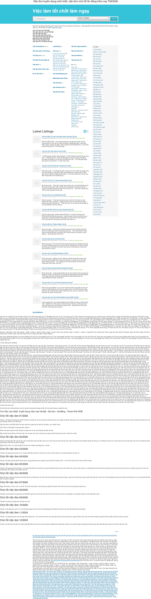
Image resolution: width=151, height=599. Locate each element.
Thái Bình (97, 188)
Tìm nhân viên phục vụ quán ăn (101, 584)
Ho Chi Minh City (99, 127)
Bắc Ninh (97, 61)
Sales (72, 67)
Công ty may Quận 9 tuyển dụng (63, 576)
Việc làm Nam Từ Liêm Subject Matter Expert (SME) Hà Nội (60, 297)
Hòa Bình (97, 129)
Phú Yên (97, 167)
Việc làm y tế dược (57, 57)
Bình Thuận (97, 73)
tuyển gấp (49, 535)
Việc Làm (56, 51)
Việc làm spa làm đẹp (58, 68)
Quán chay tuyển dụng (68, 589)
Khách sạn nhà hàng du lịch (60, 65)
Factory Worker (75, 95)
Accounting (74, 87)
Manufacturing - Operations (78, 117)
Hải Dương (97, 118)
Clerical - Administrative (77, 100)
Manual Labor (74, 118)
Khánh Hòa (97, 136)
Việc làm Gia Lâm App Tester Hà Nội (53, 239)
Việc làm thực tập (58, 92)
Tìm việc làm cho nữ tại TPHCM (72, 571)
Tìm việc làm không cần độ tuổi (92, 571)
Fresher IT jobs (49, 595)
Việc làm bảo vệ (76, 60)
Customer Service (75, 75)
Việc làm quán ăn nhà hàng (41, 51)
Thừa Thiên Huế (98, 195)
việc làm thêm (57, 83)
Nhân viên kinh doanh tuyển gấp (60, 581)
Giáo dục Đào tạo (76, 51)
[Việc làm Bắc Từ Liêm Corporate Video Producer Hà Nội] (37, 139)
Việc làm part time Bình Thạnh (75, 592)
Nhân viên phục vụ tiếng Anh (81, 584)
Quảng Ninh (97, 176)
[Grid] (87, 131)
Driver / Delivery (75, 82)
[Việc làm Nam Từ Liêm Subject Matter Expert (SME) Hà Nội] (37, 300)
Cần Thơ (97, 78)
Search (114, 19)
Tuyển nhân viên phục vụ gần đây (52, 587)
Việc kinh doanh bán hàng (59, 60)
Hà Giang (97, 106)
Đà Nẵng (97, 89)
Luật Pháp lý (57, 46)
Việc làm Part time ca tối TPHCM (55, 592)
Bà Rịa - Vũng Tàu (99, 52)
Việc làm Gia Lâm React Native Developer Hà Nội (57, 268)
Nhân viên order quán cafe (84, 589)
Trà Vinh (96, 205)
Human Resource (75, 122)
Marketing (73, 115)
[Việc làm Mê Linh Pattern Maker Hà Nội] (37, 227)
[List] (85, 131)
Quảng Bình (97, 169)
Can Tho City (98, 80)
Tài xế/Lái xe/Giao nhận (59, 53)
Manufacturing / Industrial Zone (79, 70)
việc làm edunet (40, 537)
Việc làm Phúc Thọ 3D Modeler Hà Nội (54, 195)
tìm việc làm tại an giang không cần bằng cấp (65, 560)
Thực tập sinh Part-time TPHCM (104, 595)
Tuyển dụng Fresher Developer (103, 593)
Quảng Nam (97, 172)
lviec (70, 535)
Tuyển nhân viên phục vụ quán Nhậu (68, 585)
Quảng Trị (97, 179)
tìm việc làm (36, 535)
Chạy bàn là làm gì (38, 589)
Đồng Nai (97, 99)
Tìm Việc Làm (37, 55)
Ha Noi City (97, 113)
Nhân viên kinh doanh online (42, 584)
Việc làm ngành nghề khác (79, 46)
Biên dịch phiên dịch (58, 55)
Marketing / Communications (78, 85)
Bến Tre (96, 63)
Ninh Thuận (97, 162)
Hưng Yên (97, 134)
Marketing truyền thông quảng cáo (63, 78)
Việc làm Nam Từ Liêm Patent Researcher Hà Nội (57, 282)
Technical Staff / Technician (78, 77)
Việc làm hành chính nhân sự (42, 69)
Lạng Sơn (97, 148)
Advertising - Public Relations (78, 97)
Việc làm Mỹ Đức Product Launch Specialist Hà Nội (58, 209)
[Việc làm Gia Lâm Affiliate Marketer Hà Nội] (37, 256)
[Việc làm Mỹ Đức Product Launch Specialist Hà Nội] (37, 212)
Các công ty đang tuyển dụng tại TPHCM (58, 573)
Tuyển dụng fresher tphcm (85, 593)
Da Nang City (98, 85)
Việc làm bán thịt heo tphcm (88, 579)
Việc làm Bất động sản (60, 74)
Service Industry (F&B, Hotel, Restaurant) (81, 78)
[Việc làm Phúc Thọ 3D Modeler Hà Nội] (37, 197)
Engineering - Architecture (77, 103)
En (72, 64)
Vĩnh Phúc (97, 212)
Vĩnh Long (97, 209)
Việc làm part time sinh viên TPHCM (55, 590)
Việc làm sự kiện (57, 70)
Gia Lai (96, 103)
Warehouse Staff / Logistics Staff (79, 73)
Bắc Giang (97, 54)
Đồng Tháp (97, 101)
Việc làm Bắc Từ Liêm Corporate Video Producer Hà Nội (59, 136)
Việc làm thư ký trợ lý (58, 63)
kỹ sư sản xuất (37, 74)
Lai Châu (97, 143)
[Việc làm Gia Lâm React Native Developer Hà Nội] (37, 271)
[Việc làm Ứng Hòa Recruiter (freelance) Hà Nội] (37, 168)
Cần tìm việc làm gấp (39, 571)
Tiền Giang (97, 198)
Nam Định (97, 155)
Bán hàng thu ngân (57, 58)
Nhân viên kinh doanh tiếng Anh (80, 581)
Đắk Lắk (96, 92)
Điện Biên (97, 96)
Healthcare (74, 120)
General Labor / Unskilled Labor (79, 80)
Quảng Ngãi (97, 174)
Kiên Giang (97, 139)
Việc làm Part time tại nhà (75, 590)
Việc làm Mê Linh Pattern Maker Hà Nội (54, 224)
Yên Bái (96, 214)
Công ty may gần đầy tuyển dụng (49, 574)
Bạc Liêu (97, 59)
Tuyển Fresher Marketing (68, 593)
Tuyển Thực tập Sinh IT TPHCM (84, 595)
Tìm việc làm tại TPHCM (54, 571)
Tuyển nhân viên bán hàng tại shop (107, 578)
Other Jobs (74, 126)
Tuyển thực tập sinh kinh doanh (102, 596)
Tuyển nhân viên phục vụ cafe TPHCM (92, 585)
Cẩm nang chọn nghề (55, 27)
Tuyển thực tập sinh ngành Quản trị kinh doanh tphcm (49, 596)
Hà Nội (97, 111)
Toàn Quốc (97, 200)
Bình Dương (98, 66)
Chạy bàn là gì (111, 587)
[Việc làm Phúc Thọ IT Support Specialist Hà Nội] (37, 183)
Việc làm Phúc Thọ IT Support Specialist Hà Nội (57, 180)
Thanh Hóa (97, 193)
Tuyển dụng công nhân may (102, 576)
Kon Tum (97, 141)
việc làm (43, 535)
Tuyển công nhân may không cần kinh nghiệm (100, 574)
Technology (74, 107)
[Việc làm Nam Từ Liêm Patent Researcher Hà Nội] (37, 285)
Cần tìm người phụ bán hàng (107, 579)
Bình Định (97, 68)
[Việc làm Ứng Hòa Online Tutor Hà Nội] (37, 154)
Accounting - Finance (76, 105)
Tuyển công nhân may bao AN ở (83, 576)
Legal (72, 125)
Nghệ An (97, 158)
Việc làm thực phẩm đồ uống (60, 66)
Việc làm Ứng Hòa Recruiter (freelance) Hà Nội (56, 166)
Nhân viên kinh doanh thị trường (71, 582)
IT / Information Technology (78, 83)
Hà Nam (96, 108)
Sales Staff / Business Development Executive (83, 68)
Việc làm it (36, 64)
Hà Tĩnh (96, 115)
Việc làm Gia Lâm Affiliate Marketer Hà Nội (55, 253)
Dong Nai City (98, 87)
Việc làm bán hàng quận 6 (41, 581)
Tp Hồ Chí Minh (99, 202)
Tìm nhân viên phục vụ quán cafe (61, 584)
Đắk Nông (97, 94)
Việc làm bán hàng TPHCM (67, 578)
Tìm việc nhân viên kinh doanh (91, 582)
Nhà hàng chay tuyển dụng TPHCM (95, 587)
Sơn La (96, 183)
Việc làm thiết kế (76, 55)
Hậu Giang (97, 125)
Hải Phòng (97, 120)
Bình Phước (97, 70)
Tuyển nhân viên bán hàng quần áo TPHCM (46, 579)
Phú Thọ (97, 165)
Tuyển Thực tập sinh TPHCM (64, 595)
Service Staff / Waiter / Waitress (79, 72)
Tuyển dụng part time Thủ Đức (94, 592)
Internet (73, 123)
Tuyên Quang (98, 207)
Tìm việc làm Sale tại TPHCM (86, 578)
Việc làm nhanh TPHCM (79, 573)
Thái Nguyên (98, 191)
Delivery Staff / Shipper (77, 93)
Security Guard (75, 92)
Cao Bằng (97, 82)
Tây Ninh (97, 186)
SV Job (66, 535)
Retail (72, 108)
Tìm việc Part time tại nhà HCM (93, 590)
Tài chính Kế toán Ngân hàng (42, 60)
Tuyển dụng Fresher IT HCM (51, 593)
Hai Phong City (98, 122)
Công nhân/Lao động (58, 62)
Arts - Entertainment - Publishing (79, 98)
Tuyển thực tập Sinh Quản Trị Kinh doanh (79, 596)
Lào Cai (96, 151)
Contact (116, 531)
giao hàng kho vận (58, 87)
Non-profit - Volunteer (76, 113)
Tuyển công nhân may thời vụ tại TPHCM (72, 574)
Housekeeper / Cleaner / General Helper (81, 90)
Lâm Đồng (97, 146)
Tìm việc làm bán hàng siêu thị (70, 579)
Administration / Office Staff (78, 88)
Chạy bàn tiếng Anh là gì (52, 589)
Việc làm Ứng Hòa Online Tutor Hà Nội (54, 151)
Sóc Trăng (97, 181)
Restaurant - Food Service (78, 110)
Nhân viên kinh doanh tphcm (100, 581)
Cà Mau (96, 75)
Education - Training (76, 102)
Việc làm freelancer (38, 46)
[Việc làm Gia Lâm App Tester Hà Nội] (37, 241)
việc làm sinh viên (57, 535)
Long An (97, 153)
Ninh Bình (97, 160)
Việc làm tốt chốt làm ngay (61, 10)
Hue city (96, 132)
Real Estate (74, 112)
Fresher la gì (38, 593)
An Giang (97, 49)
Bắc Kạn (97, 56)
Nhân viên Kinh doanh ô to (109, 582)
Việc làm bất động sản (84, 535)
